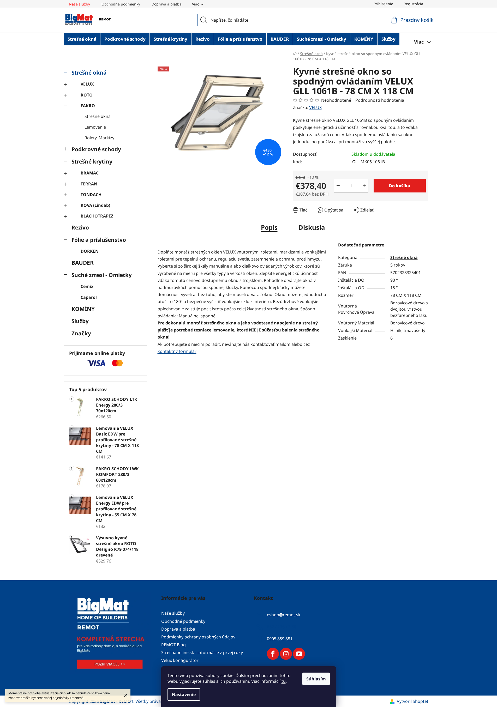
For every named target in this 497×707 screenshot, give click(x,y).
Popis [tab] (269, 227)
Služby (80, 321)
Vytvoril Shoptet (412, 701)
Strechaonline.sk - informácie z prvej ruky (202, 652)
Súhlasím (316, 679)
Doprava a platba (167, 4)
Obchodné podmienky (120, 4)
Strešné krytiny (91, 161)
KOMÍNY (83, 308)
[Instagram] (286, 654)
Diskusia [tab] (311, 227)
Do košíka (399, 186)
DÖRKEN (90, 251)
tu (284, 681)
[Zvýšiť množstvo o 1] (364, 185)
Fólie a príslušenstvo (98, 239)
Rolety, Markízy (99, 138)
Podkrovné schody (96, 149)
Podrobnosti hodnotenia (379, 100)
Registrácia (413, 3)
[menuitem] (82, 39)
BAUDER (82, 262)
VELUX (87, 84)
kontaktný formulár (177, 351)
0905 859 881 (279, 639)
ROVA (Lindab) (95, 205)
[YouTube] (299, 654)
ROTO (87, 95)
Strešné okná (89, 72)
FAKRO (88, 105)
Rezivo (80, 227)
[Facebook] (273, 654)
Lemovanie (95, 127)
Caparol (89, 297)
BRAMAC (90, 173)
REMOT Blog (173, 645)
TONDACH (91, 194)
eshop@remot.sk (284, 615)
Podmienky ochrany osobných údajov (198, 637)
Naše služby (79, 4)
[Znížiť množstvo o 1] (338, 185)
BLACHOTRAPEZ (97, 216)
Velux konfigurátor (180, 660)
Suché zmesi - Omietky (101, 275)
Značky (81, 333)
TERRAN (89, 184)
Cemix (87, 286)
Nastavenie (184, 694)
